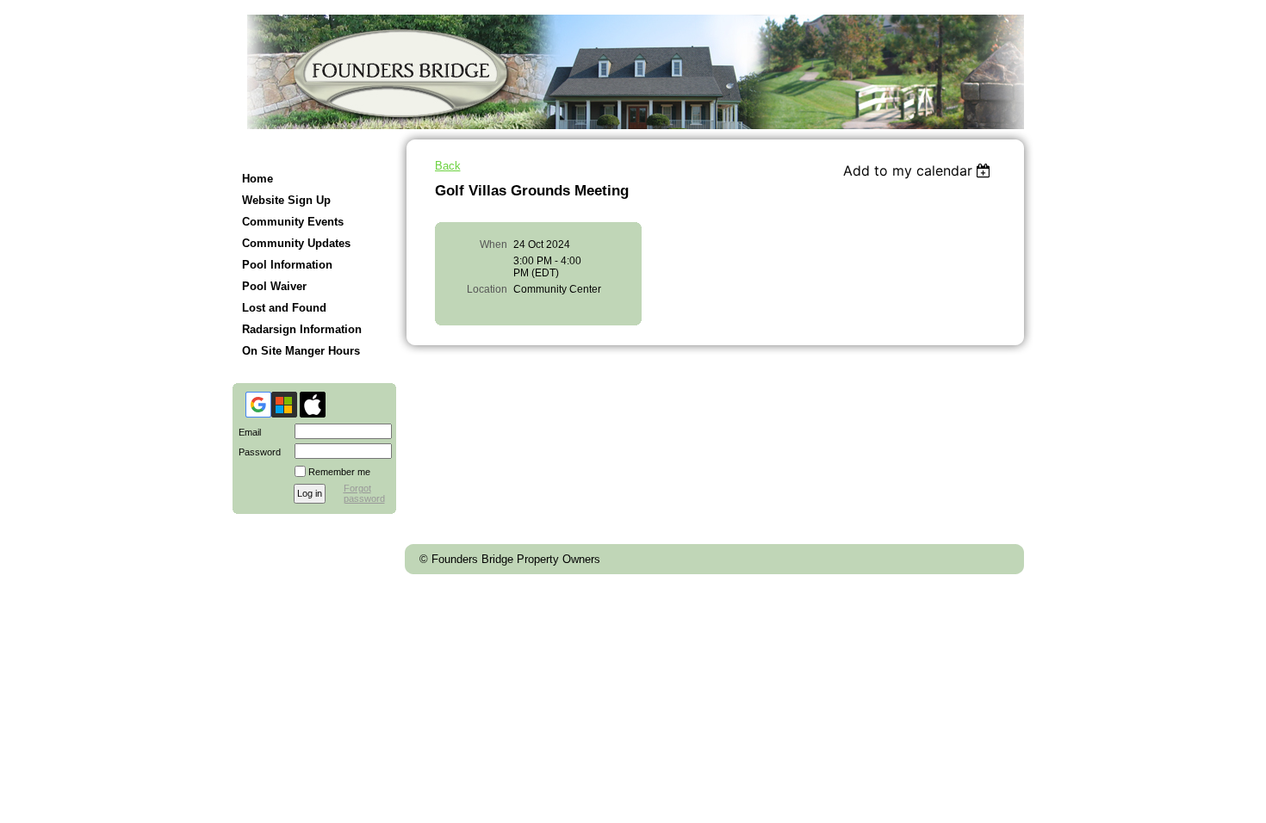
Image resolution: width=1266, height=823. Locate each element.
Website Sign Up (286, 200)
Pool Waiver (274, 286)
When (493, 244)
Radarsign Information (302, 329)
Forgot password (364, 493)
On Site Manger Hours (301, 350)
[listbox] (919, 170)
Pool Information (287, 264)
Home (257, 178)
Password (257, 452)
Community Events (293, 221)
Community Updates (296, 243)
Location (487, 289)
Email (247, 432)
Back (448, 165)
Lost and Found (284, 307)
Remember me (339, 472)
